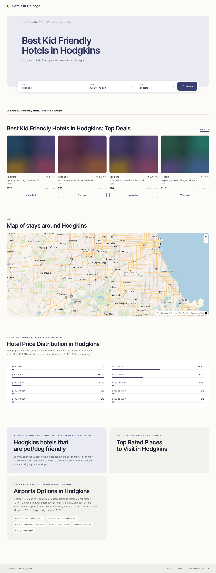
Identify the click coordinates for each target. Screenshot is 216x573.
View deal (31, 195)
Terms (179, 568)
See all (204, 129)
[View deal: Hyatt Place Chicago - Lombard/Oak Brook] (31, 154)
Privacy (170, 568)
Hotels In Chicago (26, 6)
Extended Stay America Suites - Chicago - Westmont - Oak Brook (140, 180)
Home (24, 22)
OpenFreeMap (162, 313)
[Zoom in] (206, 236)
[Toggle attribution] (206, 313)
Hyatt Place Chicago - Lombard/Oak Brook (27, 180)
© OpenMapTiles (175, 313)
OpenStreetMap (197, 313)
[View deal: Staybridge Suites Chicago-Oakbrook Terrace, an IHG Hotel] (185, 154)
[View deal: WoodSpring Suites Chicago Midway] (82, 154)
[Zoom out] (206, 241)
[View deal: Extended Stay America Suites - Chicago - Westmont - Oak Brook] (133, 154)
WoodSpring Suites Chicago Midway (75, 180)
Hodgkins (34, 22)
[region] (108, 274)
